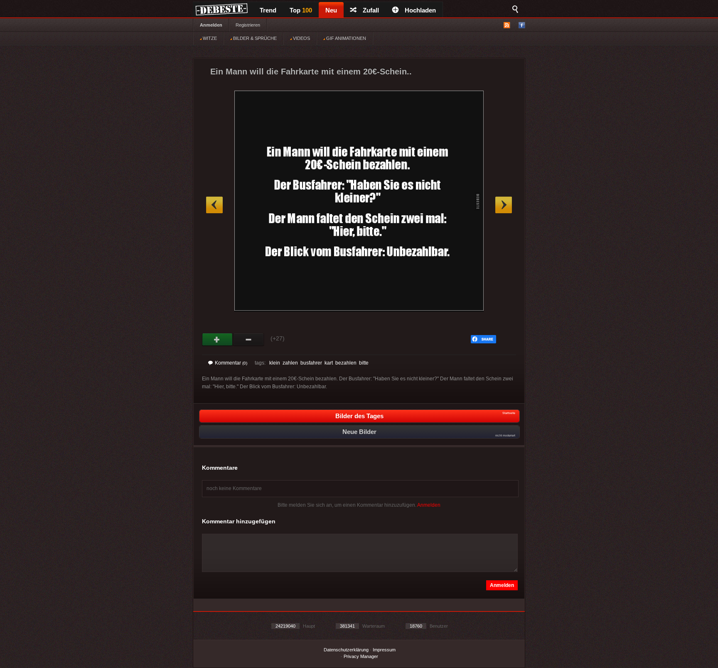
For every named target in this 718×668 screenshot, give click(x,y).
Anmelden (211, 24)
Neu (331, 10)
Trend (268, 10)
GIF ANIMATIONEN (345, 38)
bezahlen (346, 363)
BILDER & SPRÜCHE (254, 38)
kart (329, 363)
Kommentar (231, 363)
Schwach (248, 339)
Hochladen (420, 10)
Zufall (371, 10)
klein (274, 363)
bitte (364, 363)
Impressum (384, 649)
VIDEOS (301, 38)
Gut (217, 339)
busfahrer (311, 363)
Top (301, 10)
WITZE (209, 38)
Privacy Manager (361, 656)
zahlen (290, 363)
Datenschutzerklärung (346, 649)
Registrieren (248, 24)
